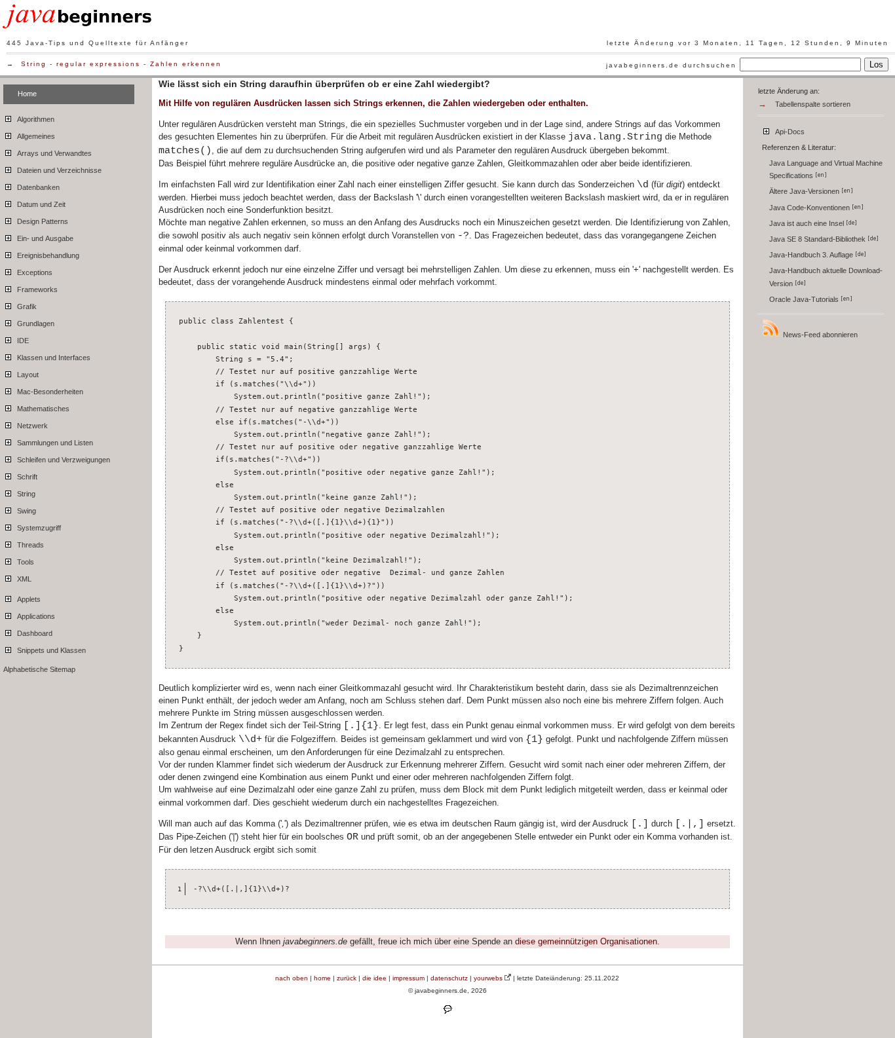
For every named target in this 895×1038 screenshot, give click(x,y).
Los (876, 64)
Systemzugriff (38, 528)
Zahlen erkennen (185, 63)
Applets (28, 599)
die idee (374, 978)
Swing (25, 511)
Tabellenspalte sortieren (812, 104)
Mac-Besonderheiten (49, 392)
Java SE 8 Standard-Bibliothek (818, 239)
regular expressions (98, 63)
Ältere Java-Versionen (805, 191)
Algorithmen (34, 119)
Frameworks (36, 289)
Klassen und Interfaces (52, 357)
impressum (408, 978)
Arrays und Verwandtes (53, 153)
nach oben (291, 978)
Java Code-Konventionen (810, 208)
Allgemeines (35, 136)
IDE (22, 340)
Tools (24, 562)
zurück (346, 978)
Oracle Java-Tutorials (805, 299)
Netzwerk (31, 426)
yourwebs (488, 978)
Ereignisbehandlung (47, 255)
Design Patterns (41, 221)
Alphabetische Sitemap (39, 669)
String (34, 63)
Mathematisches (42, 409)
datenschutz (449, 978)
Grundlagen (34, 323)
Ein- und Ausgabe (44, 238)
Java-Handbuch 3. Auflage (812, 255)
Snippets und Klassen (50, 650)
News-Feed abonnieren (819, 335)
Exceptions (33, 272)
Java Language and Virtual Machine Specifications (826, 169)
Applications (35, 616)
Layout (27, 375)
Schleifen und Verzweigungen (62, 460)
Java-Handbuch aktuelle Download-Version (826, 277)
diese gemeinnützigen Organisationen (586, 941)
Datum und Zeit (40, 204)
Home (27, 94)
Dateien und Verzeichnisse (58, 170)
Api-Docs (789, 132)
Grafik (26, 306)
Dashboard (33, 633)
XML (23, 579)
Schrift (26, 477)
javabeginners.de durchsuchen (671, 65)
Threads (29, 545)
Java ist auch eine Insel (807, 223)
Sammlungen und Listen (54, 443)
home (322, 978)
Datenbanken (37, 187)
